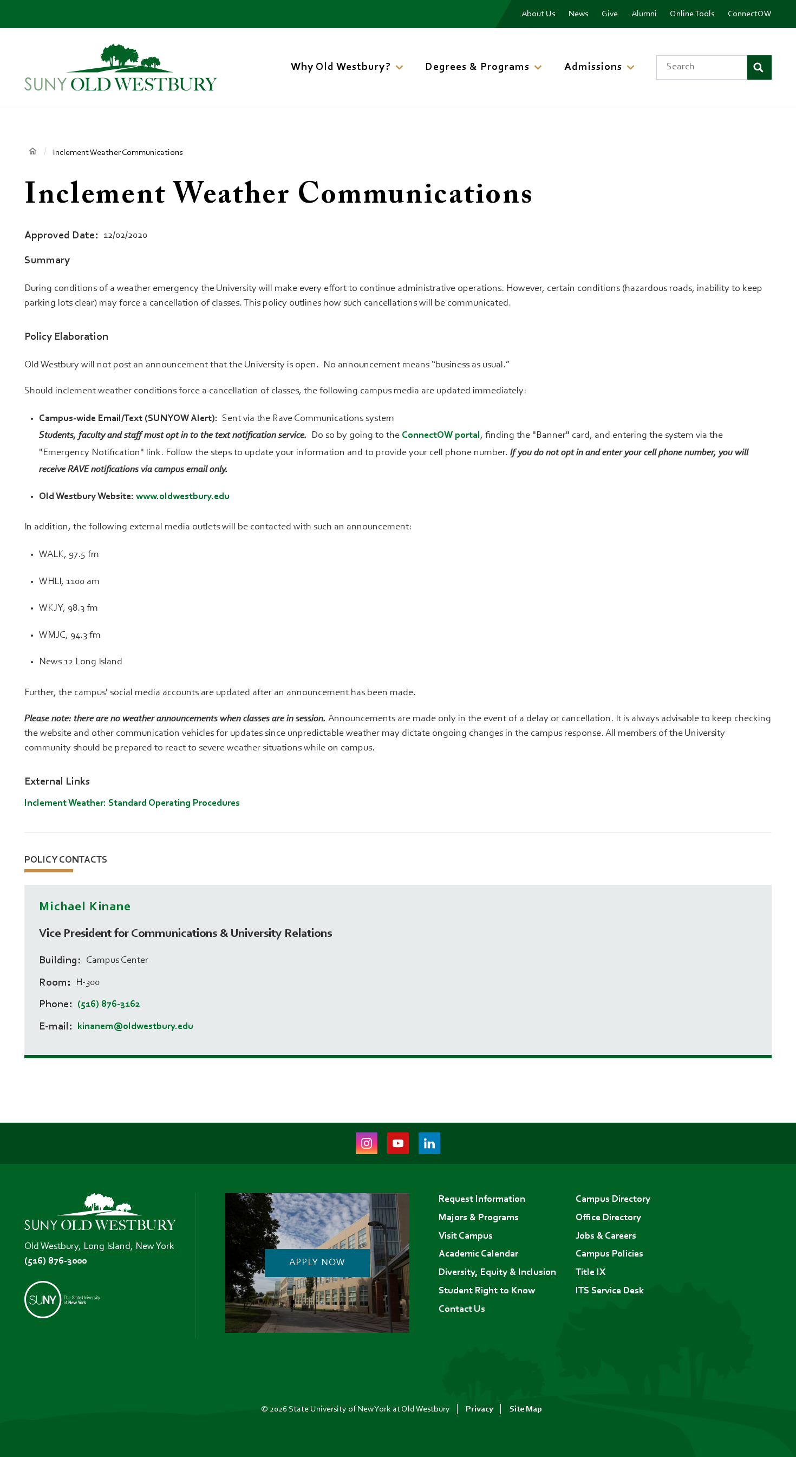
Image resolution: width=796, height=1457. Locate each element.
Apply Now (317, 1263)
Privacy (479, 1409)
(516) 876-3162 (108, 1004)
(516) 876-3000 (55, 1261)
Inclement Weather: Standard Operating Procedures (132, 803)
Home (32, 152)
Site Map (526, 1409)
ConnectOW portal (441, 436)
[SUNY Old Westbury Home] (120, 67)
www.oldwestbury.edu (183, 497)
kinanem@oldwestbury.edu (135, 1027)
